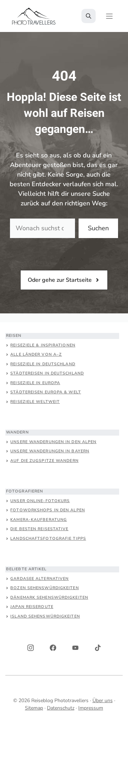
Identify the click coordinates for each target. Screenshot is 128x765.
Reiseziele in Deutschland (42, 364)
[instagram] (30, 648)
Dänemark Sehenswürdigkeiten (49, 597)
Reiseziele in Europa (35, 383)
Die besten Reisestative (39, 529)
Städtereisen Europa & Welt (45, 392)
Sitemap (34, 708)
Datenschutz (60, 708)
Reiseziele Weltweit (35, 401)
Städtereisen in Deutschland (47, 373)
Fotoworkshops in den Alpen (47, 510)
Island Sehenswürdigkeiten (45, 616)
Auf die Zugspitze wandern (44, 460)
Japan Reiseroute (31, 606)
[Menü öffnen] (109, 16)
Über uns (102, 700)
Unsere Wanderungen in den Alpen (53, 442)
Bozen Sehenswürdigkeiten (44, 588)
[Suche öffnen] (88, 16)
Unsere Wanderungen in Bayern (49, 451)
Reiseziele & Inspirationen (42, 345)
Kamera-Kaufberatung (38, 519)
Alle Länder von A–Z (36, 354)
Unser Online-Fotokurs (40, 500)
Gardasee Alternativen (39, 578)
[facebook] (53, 648)
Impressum (90, 708)
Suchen (98, 228)
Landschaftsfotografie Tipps (48, 538)
